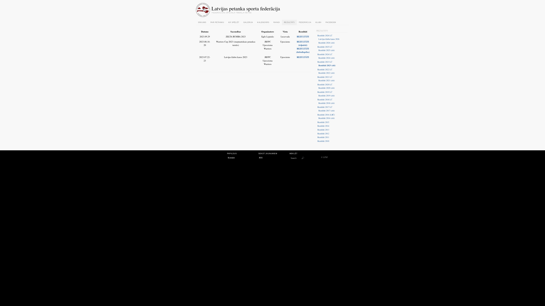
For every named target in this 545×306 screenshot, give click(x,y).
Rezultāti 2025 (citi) (326, 50)
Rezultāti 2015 (323, 122)
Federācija (305, 22)
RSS (261, 157)
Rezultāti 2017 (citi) (326, 110)
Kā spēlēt (233, 22)
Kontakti (231, 157)
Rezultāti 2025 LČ (324, 46)
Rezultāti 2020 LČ (324, 84)
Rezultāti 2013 (323, 129)
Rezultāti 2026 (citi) (326, 42)
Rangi (276, 22)
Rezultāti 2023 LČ (324, 61)
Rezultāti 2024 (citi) (326, 58)
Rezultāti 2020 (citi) (326, 88)
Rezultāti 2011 (323, 137)
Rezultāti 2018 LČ (324, 99)
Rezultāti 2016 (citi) (326, 118)
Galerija (248, 22)
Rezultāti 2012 (323, 133)
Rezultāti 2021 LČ (324, 77)
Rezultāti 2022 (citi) (326, 73)
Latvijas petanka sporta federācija (245, 8)
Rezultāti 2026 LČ (324, 35)
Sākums (202, 22)
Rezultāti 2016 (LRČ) (326, 114)
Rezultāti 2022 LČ (324, 69)
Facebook (331, 22)
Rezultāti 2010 (323, 141)
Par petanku (217, 22)
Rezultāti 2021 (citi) (326, 80)
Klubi (318, 22)
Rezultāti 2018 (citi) (326, 103)
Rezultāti (289, 22)
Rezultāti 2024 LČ (324, 54)
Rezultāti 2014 (323, 126)
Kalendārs (263, 22)
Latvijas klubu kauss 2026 (328, 39)
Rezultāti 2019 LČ (324, 92)
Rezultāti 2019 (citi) (326, 95)
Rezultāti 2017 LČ (324, 107)
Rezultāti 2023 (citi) (327, 65)
